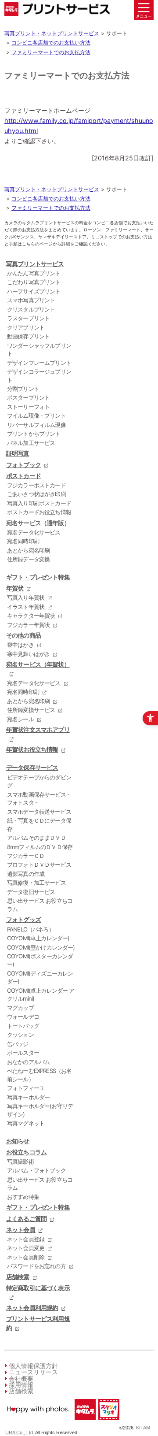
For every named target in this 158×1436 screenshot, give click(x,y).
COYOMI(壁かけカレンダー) (41, 947)
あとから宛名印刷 (28, 550)
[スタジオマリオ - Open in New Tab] (108, 1422)
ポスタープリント (28, 397)
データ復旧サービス (31, 891)
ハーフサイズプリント (34, 291)
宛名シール (20, 719)
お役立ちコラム (26, 1152)
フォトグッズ (23, 919)
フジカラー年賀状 (28, 624)
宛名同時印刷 (23, 541)
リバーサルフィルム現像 (36, 424)
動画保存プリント (28, 336)
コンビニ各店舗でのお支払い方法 (50, 42)
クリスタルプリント (31, 309)
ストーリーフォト (28, 406)
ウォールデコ (23, 1016)
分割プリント (23, 388)
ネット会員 (20, 1229)
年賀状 (14, 588)
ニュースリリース (33, 1372)
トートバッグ (23, 1025)
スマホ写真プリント (31, 300)
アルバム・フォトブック (36, 1170)
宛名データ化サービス (34, 532)
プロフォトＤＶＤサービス (39, 864)
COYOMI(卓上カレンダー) (38, 938)
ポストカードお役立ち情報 (39, 512)
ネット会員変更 (25, 1247)
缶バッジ (18, 1043)
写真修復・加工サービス (36, 882)
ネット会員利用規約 (32, 1307)
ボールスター (23, 1052)
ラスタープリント (28, 318)
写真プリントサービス (35, 263)
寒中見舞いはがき (28, 653)
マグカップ (20, 1007)
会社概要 (21, 1378)
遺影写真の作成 (25, 873)
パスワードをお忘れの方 (36, 1265)
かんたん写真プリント (34, 273)
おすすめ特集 (23, 1196)
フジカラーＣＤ (25, 855)
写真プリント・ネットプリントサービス (51, 33)
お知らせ (17, 1141)
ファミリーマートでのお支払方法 (50, 52)
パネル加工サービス (31, 442)
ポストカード (23, 475)
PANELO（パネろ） (30, 929)
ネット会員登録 (25, 1239)
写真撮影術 (20, 1161)
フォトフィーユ (25, 1087)
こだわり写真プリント (34, 282)
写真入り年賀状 (25, 597)
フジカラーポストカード (36, 485)
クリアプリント (25, 327)
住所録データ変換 (28, 559)
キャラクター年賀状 (31, 615)
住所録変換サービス (31, 709)
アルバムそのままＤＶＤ (36, 837)
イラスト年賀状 (25, 606)
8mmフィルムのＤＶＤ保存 (39, 846)
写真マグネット (25, 1123)
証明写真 (17, 453)
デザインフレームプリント (39, 362)
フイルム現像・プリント (36, 415)
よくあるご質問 (26, 1218)
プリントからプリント (34, 433)
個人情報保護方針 (33, 1365)
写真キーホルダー (28, 1097)
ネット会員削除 (25, 1257)
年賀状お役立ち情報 (32, 749)
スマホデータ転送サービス (39, 811)
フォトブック (23, 464)
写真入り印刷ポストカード (39, 503)
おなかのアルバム (28, 1061)
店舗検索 (17, 1276)
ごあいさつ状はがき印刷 (36, 493)
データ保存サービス (32, 767)
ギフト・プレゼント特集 (38, 577)
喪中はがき (20, 644)
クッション (20, 1034)
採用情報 (21, 1384)
